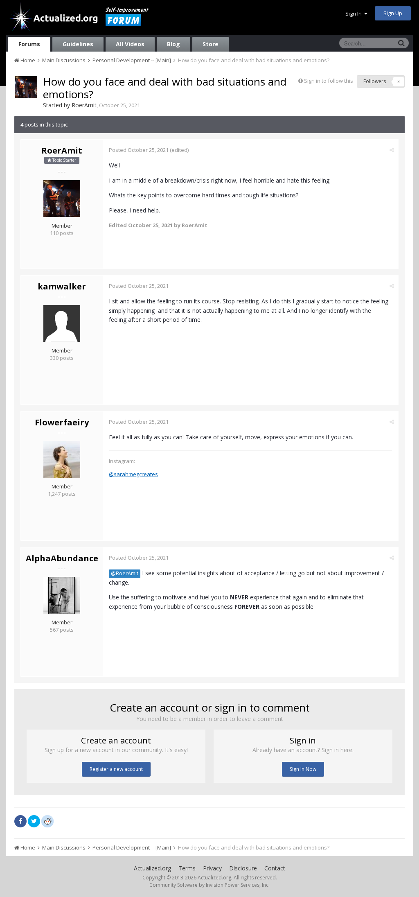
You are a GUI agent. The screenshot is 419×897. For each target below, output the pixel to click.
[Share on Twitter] (34, 821)
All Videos (130, 44)
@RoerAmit (124, 573)
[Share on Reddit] (47, 820)
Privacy (212, 868)
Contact (274, 868)
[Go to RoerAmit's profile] (26, 87)
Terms (187, 868)
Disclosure (243, 868)
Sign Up (392, 13)
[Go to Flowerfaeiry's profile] (61, 459)
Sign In (354, 13)
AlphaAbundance (62, 558)
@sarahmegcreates (133, 474)
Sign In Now (303, 769)
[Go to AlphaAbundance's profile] (61, 595)
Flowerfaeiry (62, 422)
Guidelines (78, 44)
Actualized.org (152, 868)
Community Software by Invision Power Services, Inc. (209, 884)
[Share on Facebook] (20, 821)
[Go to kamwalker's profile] (61, 323)
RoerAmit (84, 105)
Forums (29, 44)
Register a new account (116, 769)
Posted (139, 150)
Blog (173, 44)
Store (211, 44)
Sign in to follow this (328, 80)
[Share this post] (392, 150)
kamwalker (62, 286)
